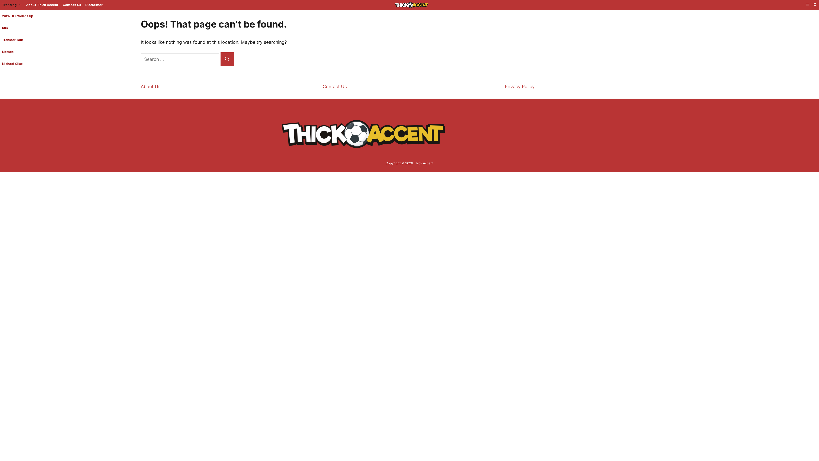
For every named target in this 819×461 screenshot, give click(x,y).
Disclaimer (94, 5)
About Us (151, 86)
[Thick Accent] (411, 5)
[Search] (227, 59)
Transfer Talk (12, 40)
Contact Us (72, 5)
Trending (9, 5)
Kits (5, 28)
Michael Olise (12, 64)
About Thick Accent (42, 5)
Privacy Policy (520, 86)
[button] (815, 5)
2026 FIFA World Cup (17, 16)
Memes (7, 52)
